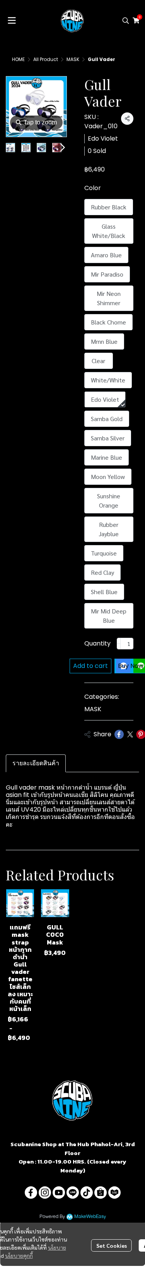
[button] (125, 20)
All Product (45, 59)
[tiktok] (86, 1192)
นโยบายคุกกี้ (19, 1255)
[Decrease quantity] (118, 643)
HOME (18, 59)
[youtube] (59, 1192)
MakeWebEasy (90, 1217)
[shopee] (100, 1192)
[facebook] (31, 1192)
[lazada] (114, 1192)
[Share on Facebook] (119, 734)
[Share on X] (130, 734)
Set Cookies (111, 1245)
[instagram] (45, 1192)
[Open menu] (11, 20)
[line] (73, 1192)
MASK (73, 59)
